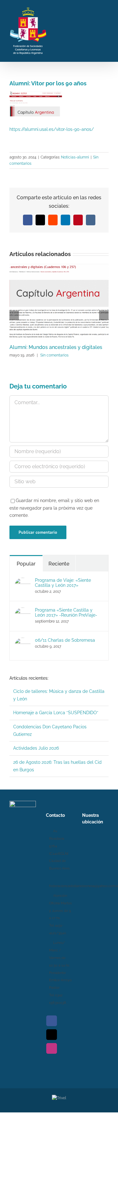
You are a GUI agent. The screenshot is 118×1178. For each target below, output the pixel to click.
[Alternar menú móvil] (106, 30)
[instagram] (51, 1048)
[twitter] (51, 1034)
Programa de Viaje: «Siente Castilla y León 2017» (63, 583)
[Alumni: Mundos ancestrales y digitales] (59, 266)
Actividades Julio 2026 (36, 748)
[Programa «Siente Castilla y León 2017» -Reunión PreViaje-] (22, 610)
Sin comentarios (54, 355)
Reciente (58, 564)
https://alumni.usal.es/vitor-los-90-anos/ (51, 129)
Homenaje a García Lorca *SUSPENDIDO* (55, 712)
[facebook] (51, 1020)
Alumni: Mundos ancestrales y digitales (55, 347)
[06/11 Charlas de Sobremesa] (22, 641)
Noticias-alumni (75, 157)
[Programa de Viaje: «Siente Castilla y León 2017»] (22, 581)
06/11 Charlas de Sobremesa (65, 640)
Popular (26, 564)
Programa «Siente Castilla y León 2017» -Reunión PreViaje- (66, 613)
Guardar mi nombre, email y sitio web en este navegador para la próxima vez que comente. (54, 508)
